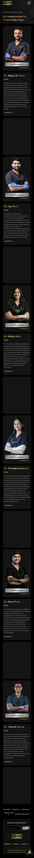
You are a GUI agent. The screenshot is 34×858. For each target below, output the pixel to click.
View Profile (8, 112)
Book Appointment (17, 64)
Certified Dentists (12, 12)
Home (4, 12)
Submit (26, 828)
